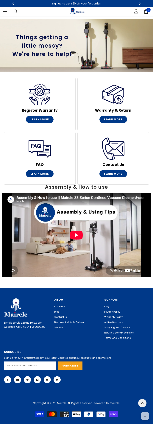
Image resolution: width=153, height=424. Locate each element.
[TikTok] (37, 379)
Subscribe (70, 365)
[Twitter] (57, 379)
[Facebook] (7, 379)
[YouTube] (47, 379)
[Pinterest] (27, 379)
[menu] (5, 11)
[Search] (15, 11)
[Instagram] (17, 379)
